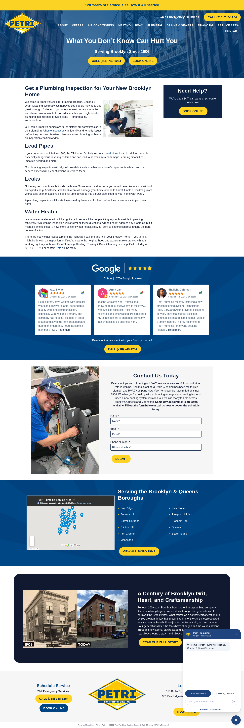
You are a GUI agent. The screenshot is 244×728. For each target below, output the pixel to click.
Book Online (143, 61)
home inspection (55, 130)
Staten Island (179, 533)
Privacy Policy (101, 725)
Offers (77, 25)
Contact (232, 31)
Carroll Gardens (130, 521)
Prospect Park (180, 521)
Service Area (228, 25)
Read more (64, 329)
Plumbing (154, 25)
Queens (176, 527)
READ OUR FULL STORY (160, 642)
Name (114, 415)
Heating (124, 25)
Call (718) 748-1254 (222, 17)
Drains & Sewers (180, 25)
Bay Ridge (127, 508)
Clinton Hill (127, 527)
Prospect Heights (182, 514)
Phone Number (120, 442)
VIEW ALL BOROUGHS (139, 551)
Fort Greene (128, 533)
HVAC (139, 25)
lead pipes (112, 153)
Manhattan (127, 540)
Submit (121, 459)
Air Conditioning (101, 25)
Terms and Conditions (86, 725)
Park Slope (178, 508)
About (63, 25)
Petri (58, 248)
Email (114, 428)
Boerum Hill (127, 514)
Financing (205, 25)
